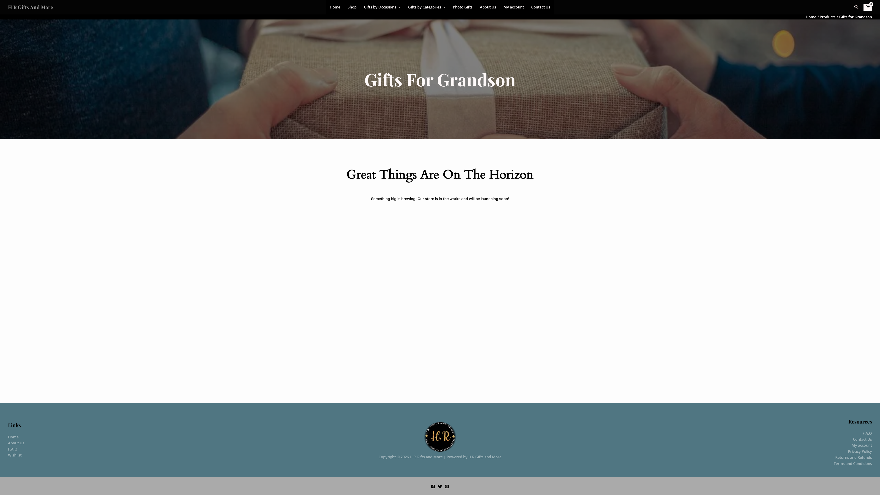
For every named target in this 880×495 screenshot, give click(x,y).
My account (513, 7)
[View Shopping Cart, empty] (868, 7)
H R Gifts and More (30, 7)
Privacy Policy (860, 451)
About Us (488, 7)
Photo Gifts (463, 7)
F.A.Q (12, 449)
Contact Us (540, 7)
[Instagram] (447, 486)
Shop (352, 7)
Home (335, 7)
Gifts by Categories (424, 7)
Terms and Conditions (853, 463)
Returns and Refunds (853, 457)
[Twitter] (440, 486)
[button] (398, 7)
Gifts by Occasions (380, 7)
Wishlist (15, 455)
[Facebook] (433, 486)
